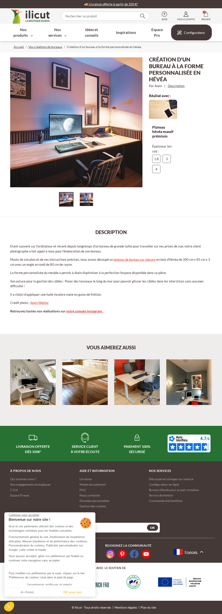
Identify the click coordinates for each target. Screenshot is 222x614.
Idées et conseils (91, 32)
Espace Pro (157, 32)
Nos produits (20, 32)
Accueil (19, 47)
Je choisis (27, 592)
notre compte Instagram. (85, 311)
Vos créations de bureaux (45, 47)
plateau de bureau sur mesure (135, 259)
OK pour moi (72, 592)
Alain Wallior (39, 303)
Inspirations (126, 32)
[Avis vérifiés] (189, 443)
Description (176, 86)
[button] (9, 606)
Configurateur (194, 32)
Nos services (55, 32)
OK (152, 527)
